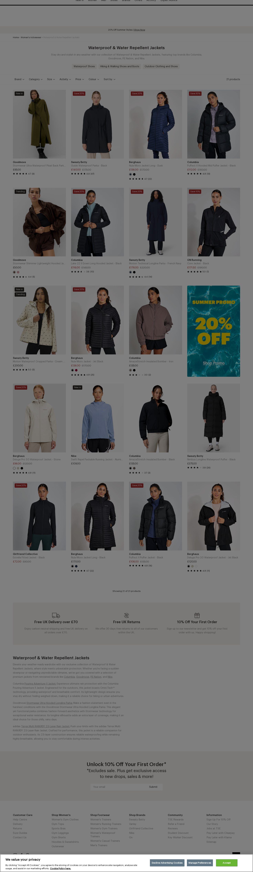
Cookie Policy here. (60, 868)
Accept (227, 863)
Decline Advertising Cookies (167, 863)
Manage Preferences (200, 863)
